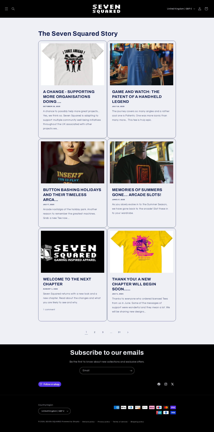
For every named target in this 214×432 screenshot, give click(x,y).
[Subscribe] (131, 370)
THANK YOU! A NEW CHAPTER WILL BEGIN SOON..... (134, 284)
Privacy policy (104, 422)
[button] (6, 8)
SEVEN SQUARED (53, 421)
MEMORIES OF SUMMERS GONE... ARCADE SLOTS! (137, 192)
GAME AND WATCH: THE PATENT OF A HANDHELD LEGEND (137, 97)
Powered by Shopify (70, 421)
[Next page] (127, 332)
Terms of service (120, 422)
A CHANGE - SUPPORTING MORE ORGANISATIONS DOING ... (68, 97)
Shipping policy (137, 422)
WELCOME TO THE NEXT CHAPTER (67, 281)
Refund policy (88, 422)
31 (119, 332)
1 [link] (86, 332)
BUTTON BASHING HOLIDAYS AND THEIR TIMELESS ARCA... (72, 195)
